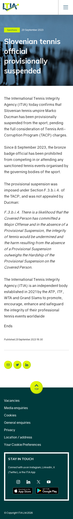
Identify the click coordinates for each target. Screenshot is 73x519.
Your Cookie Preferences (22, 445)
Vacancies (11, 400)
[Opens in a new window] (8, 365)
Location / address (18, 437)
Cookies (10, 415)
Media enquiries (16, 408)
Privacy (9, 430)
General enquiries (17, 423)
